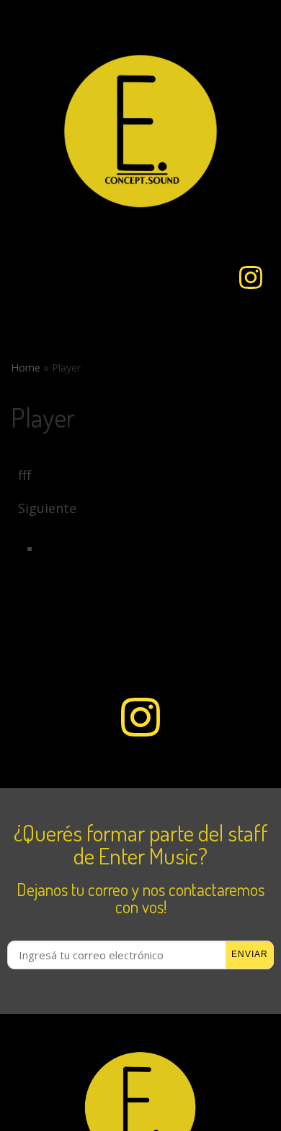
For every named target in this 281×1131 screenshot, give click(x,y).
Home (25, 367)
